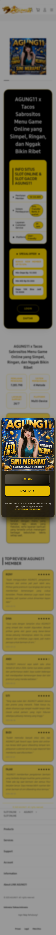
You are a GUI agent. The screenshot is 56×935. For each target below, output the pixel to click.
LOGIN (27, 479)
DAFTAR (27, 490)
